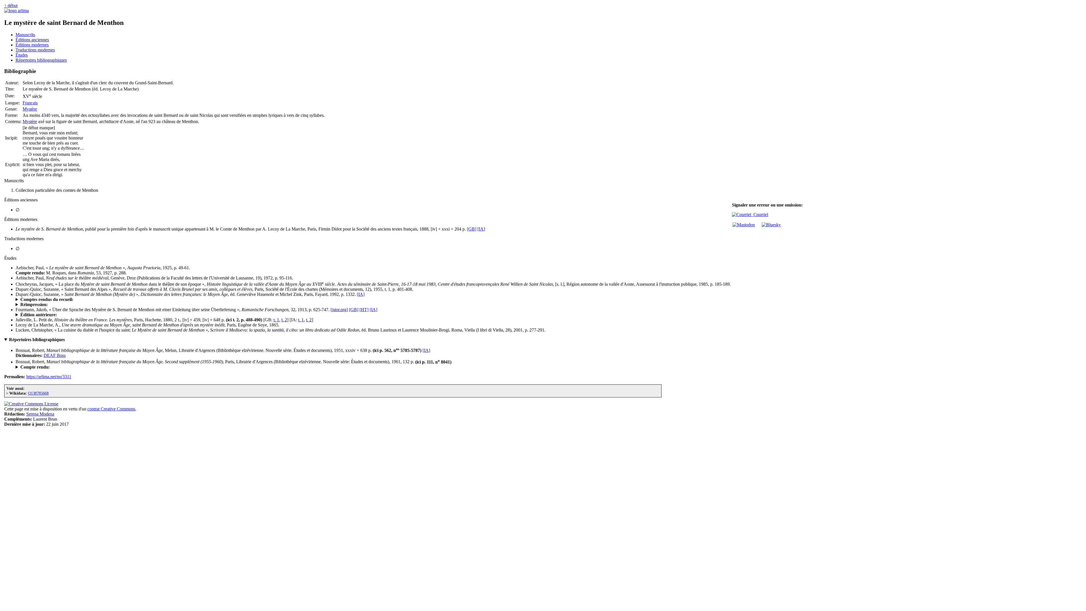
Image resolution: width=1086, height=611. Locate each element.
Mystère (30, 109)
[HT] (364, 309)
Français (30, 102)
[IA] (481, 229)
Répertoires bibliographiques (41, 60)
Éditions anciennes (32, 39)
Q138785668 (38, 393)
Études (22, 55)
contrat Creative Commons (111, 408)
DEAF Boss (55, 355)
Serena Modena (40, 414)
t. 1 (276, 319)
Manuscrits (25, 34)
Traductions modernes (35, 50)
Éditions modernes (32, 44)
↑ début (11, 5)
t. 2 (284, 319)
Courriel (759, 214)
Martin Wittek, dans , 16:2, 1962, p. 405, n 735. (75, 367)
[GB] (471, 229)
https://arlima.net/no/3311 (48, 376)
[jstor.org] (339, 309)
